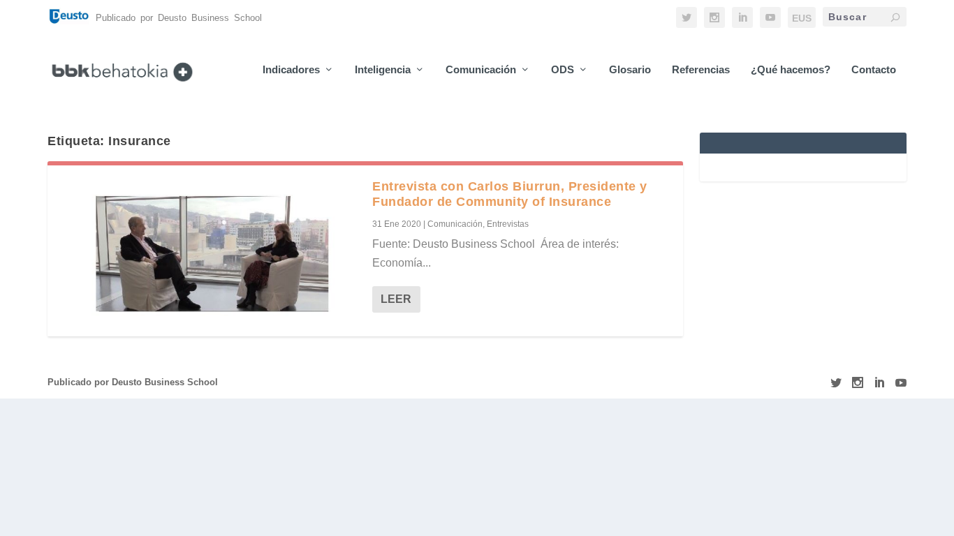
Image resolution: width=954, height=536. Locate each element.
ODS (562, 69)
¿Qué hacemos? (790, 69)
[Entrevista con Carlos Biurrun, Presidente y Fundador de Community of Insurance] (209, 250)
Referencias (701, 69)
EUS (802, 18)
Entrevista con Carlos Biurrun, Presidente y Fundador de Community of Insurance (509, 194)
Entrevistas (508, 224)
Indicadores (291, 69)
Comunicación (481, 69)
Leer (396, 299)
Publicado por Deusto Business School (132, 382)
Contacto (873, 69)
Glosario (630, 69)
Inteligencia (383, 69)
